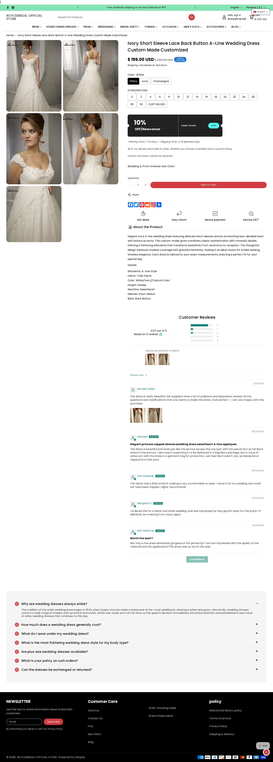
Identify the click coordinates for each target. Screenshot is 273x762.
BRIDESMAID (105, 27)
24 (244, 97)
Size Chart (94, 734)
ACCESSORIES (215, 27)
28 (131, 104)
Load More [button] (197, 559)
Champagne (161, 81)
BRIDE (35, 27)
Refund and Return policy (225, 710)
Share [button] (135, 194)
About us (93, 710)
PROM (87, 27)
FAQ (90, 726)
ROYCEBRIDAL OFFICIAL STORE (37, 757)
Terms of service (220, 718)
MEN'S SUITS (191, 27)
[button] (258, 17)
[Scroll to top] (266, 752)
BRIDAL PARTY (129, 27)
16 (206, 97)
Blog (90, 742)
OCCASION (169, 27)
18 (216, 97)
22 (234, 97)
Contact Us (95, 718)
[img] (138, 384)
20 (225, 97)
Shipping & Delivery (221, 734)
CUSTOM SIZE (156, 104)
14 (197, 97)
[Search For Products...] (191, 17)
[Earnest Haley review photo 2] (154, 415)
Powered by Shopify (71, 757)
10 (178, 97)
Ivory (145, 81)
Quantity (133, 178)
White (133, 81)
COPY (213, 125)
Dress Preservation (161, 716)
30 (141, 104)
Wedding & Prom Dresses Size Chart (151, 166)
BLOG (234, 27)
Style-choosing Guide (162, 708)
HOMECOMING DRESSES (61, 27)
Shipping (133, 65)
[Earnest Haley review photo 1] (137, 415)
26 (253, 97)
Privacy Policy (218, 726)
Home (10, 35)
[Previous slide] (78, 8)
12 (188, 97)
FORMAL (150, 27)
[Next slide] (195, 8)
